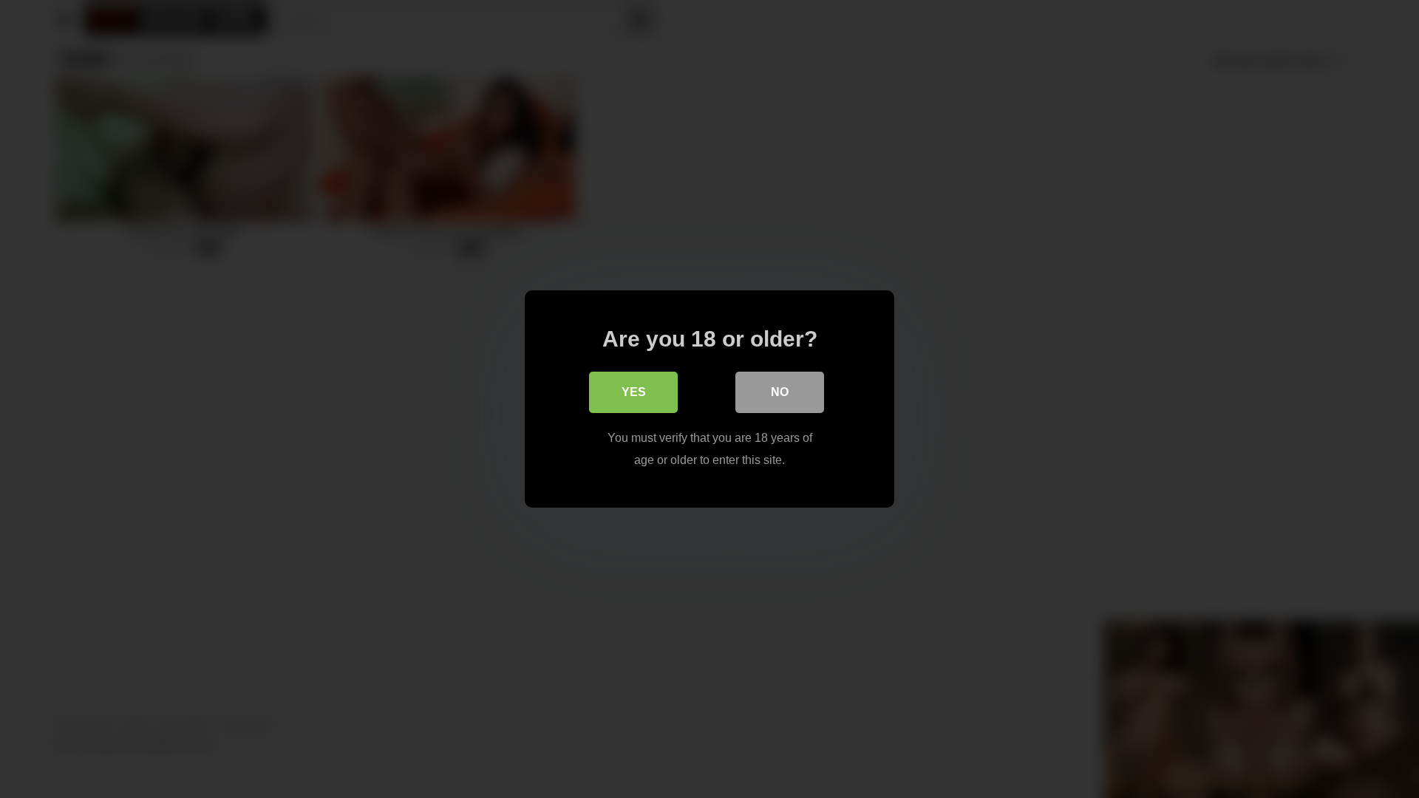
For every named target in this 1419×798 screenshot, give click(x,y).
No (780, 392)
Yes (634, 392)
